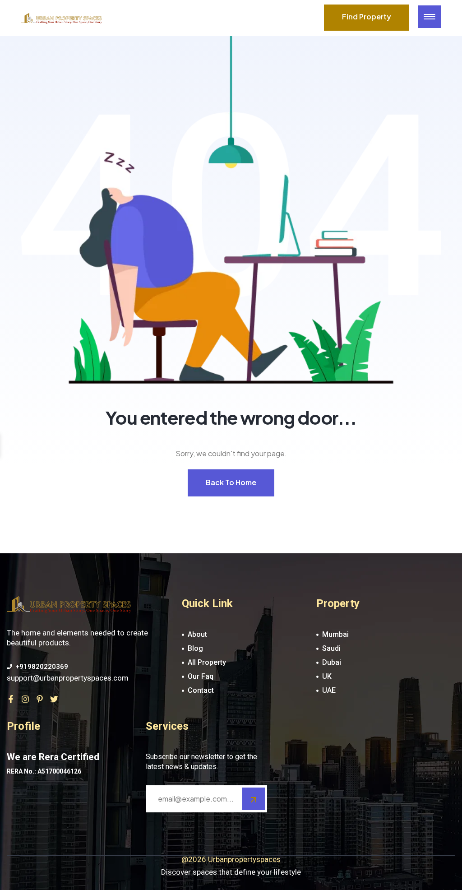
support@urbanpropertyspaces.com (68, 677)
